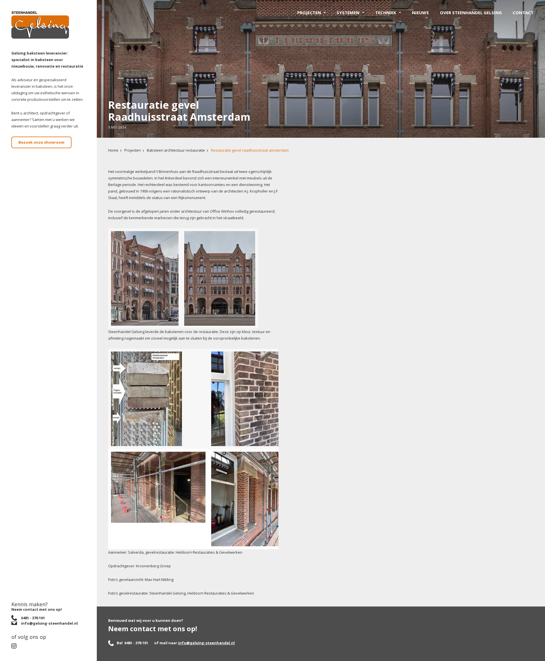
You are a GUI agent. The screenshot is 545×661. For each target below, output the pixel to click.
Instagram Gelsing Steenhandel (15, 646)
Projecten (309, 12)
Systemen (348, 12)
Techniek (385, 12)
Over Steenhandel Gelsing (471, 12)
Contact (523, 12)
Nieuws (420, 12)
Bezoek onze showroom (41, 142)
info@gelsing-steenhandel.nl (206, 642)
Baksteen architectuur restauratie (176, 150)
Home (113, 150)
